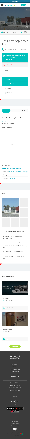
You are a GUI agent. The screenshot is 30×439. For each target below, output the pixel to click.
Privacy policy (15, 421)
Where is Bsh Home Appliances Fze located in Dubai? (12, 237)
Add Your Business (15, 390)
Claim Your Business (15, 388)
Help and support (15, 425)
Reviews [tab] (15, 111)
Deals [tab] (23, 111)
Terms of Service (15, 423)
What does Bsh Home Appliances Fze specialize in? (13, 252)
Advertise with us (15, 385)
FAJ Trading (6, 298)
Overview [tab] (6, 111)
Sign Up (23, 5)
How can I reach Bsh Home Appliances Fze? (13, 246)
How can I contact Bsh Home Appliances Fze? (14, 257)
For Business (15, 1)
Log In (28, 5)
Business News (15, 372)
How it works (15, 376)
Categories (15, 367)
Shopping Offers (15, 369)
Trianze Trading (7, 329)
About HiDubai (15, 374)
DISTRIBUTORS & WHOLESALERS (9, 296)
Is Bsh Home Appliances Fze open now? (14, 242)
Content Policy (15, 419)
